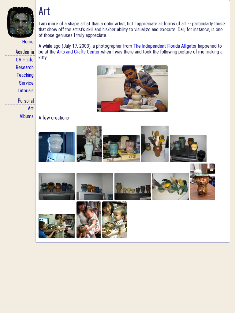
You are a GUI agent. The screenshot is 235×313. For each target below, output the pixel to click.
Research (25, 67)
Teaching (25, 75)
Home (28, 42)
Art (31, 108)
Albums (27, 116)
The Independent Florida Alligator (165, 46)
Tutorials (25, 91)
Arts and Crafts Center (78, 52)
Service (26, 83)
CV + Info (25, 60)
